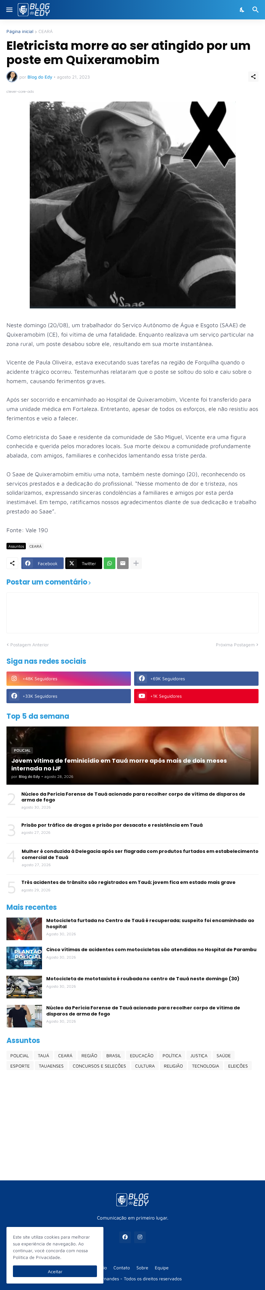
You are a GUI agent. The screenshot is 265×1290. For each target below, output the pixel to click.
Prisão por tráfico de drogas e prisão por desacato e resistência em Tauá (112, 825)
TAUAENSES (51, 1066)
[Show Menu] (9, 9)
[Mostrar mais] (136, 563)
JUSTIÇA (198, 1055)
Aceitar (55, 1271)
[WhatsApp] (109, 563)
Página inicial (19, 31)
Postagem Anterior (29, 644)
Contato (121, 1267)
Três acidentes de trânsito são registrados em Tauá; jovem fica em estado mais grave (128, 882)
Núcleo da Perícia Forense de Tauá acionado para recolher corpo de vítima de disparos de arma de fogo (133, 797)
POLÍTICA (172, 1055)
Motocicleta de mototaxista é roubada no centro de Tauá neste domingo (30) (142, 979)
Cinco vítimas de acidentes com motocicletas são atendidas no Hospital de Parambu (151, 949)
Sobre (142, 1267)
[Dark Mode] (242, 9)
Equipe (162, 1267)
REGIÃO (89, 1055)
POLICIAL (19, 1055)
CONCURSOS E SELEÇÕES (99, 1066)
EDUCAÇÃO (142, 1055)
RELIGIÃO (173, 1066)
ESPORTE (20, 1066)
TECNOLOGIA (205, 1066)
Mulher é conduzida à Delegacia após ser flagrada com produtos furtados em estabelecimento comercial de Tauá (140, 854)
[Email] (123, 563)
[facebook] (125, 1237)
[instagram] (140, 1237)
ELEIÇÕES (238, 1066)
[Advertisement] (132, 1125)
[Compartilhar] (253, 76)
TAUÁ (43, 1055)
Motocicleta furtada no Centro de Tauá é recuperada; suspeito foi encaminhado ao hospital (150, 923)
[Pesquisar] (256, 10)
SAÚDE (224, 1055)
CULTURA (145, 1066)
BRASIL (113, 1055)
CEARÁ (45, 31)
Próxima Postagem (235, 644)
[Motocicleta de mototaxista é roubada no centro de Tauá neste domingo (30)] (24, 987)
